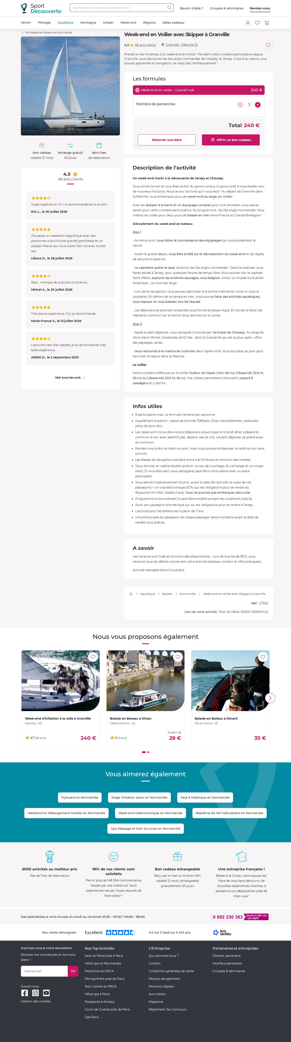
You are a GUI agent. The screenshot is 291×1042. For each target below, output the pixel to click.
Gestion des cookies (35, 1001)
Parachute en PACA (99, 971)
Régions (149, 22)
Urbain (108, 22)
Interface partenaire (227, 963)
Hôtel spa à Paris (97, 994)
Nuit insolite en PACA (101, 986)
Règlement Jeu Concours (167, 1009)
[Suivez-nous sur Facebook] (24, 993)
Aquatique (65, 22)
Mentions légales (161, 986)
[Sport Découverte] (41, 8)
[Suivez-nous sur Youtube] (46, 993)
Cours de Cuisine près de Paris (107, 1009)
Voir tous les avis (68, 377)
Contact (155, 963)
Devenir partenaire (227, 956)
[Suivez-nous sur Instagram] (35, 993)
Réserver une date (167, 140)
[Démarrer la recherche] (169, 7)
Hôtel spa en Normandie (103, 963)
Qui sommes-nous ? (164, 956)
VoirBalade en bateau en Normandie (48, 32)
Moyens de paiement (164, 979)
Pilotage (44, 22)
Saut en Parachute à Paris (104, 956)
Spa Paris (92, 1017)
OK (73, 971)
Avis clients (157, 994)
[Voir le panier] (267, 22)
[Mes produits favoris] (257, 22)
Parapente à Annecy (100, 1002)
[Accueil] (131, 593)
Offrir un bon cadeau (234, 140)
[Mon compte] (248, 22)
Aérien (26, 22)
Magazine (156, 1002)
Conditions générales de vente (171, 971)
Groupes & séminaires (226, 8)
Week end (128, 22)
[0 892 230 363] (220, 917)
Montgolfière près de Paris (104, 979)
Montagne (88, 22)
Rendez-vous (260, 8)
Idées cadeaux (173, 22)
